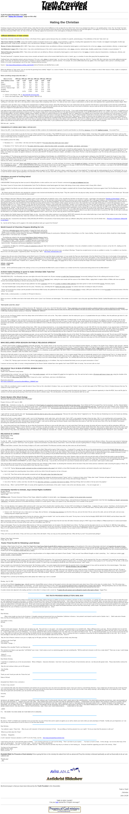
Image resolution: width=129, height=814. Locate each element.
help (57, 802)
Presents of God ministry (113, 198)
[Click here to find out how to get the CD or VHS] (65, 780)
